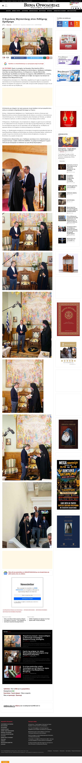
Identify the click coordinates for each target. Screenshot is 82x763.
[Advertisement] (27, 97)
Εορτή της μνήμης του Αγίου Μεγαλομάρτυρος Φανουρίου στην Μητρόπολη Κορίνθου (35, 653)
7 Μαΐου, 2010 (70, 194)
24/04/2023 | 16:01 (16, 24)
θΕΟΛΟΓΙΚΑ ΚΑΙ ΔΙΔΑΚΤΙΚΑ (6, 742)
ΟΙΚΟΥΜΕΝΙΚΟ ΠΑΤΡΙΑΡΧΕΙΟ (7, 724)
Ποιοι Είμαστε (9, 1)
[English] (73, 3)
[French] (75, 3)
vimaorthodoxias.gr (7, 750)
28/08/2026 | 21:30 (33, 656)
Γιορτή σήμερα (15, 693)
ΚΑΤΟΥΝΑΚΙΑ (71, 200)
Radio (55, 1)
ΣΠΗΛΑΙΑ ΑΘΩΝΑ (72, 193)
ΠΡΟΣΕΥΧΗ (49, 10)
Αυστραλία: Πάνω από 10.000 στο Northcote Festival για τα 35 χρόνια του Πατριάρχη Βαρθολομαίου (72, 230)
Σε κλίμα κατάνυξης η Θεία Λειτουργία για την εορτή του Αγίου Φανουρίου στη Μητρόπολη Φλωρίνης (36, 669)
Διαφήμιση (4, 1)
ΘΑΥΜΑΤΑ (3, 740)
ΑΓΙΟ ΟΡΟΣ (8, 10)
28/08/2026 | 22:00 (33, 641)
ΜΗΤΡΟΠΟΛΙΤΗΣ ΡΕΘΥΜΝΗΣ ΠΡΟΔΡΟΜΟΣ (12, 611)
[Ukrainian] (72, 4)
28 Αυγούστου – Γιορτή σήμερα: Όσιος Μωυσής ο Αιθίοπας (67, 149)
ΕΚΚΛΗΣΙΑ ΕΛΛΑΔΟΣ (33, 10)
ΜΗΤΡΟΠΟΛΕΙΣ (42, 10)
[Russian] (76, 3)
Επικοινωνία (14, 1)
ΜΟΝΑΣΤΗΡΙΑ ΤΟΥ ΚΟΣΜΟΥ (60, 10)
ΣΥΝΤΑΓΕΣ (3, 744)
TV (49, 1)
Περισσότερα (62, 161)
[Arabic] (70, 3)
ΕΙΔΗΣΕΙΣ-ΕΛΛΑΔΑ (5, 729)
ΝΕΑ (16, 689)
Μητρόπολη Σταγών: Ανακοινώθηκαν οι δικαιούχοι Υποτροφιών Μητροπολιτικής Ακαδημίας (36, 637)
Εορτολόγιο (7, 693)
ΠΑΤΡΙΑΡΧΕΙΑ (25, 10)
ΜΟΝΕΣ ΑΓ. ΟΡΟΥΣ (16, 10)
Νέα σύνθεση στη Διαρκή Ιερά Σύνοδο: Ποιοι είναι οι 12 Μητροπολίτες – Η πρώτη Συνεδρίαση (72, 219)
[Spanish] (70, 4)
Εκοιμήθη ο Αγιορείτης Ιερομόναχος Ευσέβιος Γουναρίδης (70, 178)
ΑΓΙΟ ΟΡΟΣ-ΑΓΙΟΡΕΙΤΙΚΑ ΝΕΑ (7, 734)
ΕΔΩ (13, 691)
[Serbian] (78, 3)
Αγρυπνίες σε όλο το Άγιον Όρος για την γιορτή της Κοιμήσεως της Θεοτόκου (72, 167)
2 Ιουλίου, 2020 (70, 213)
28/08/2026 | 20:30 (33, 673)
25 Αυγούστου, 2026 (71, 223)
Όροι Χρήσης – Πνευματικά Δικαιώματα (25, 1)
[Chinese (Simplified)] (72, 3)
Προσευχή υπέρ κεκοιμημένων (71, 239)
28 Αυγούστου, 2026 (69, 151)
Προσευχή (19, 695)
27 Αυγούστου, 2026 (71, 172)
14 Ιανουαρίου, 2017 (71, 241)
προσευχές (11, 695)
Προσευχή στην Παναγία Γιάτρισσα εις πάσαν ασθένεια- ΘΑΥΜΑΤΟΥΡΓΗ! (72, 209)
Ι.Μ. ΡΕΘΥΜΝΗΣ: (7, 68)
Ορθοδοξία (7, 689)
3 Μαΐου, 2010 (70, 201)
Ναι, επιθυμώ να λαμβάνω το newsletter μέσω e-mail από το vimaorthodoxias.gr (26, 602)
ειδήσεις (17, 706)
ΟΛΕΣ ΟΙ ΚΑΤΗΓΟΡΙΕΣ (71, 10)
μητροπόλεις (26, 689)
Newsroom (9, 24)
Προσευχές (3, 739)
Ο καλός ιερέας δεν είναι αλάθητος (72, 186)
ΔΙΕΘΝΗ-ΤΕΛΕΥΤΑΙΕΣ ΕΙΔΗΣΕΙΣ (7, 730)
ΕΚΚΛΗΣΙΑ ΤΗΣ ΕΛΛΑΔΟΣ (6, 732)
